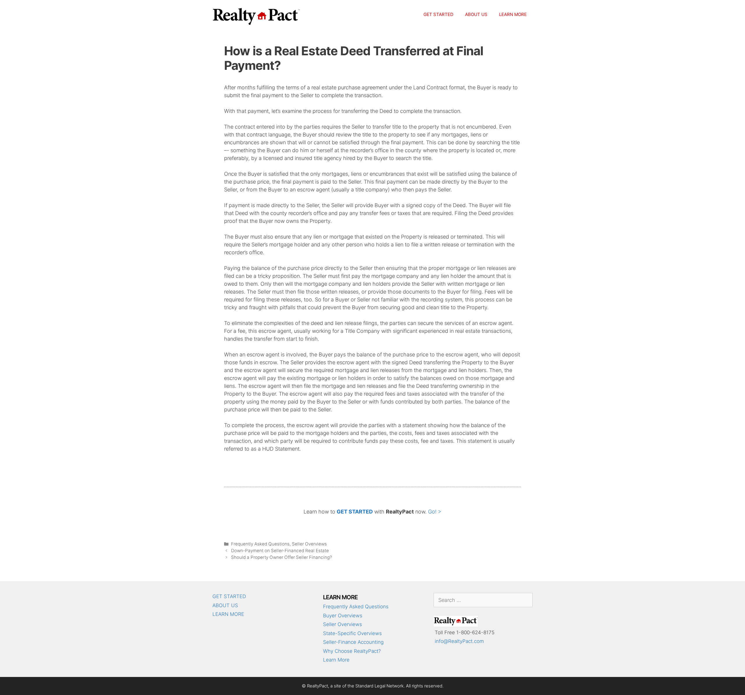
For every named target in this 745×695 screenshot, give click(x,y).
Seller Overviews (309, 544)
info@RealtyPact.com (459, 641)
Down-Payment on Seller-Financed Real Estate (280, 550)
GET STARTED (438, 14)
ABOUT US (476, 14)
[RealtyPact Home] (456, 625)
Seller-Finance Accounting (353, 642)
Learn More (336, 660)
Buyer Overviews (342, 615)
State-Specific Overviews (352, 633)
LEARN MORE (513, 14)
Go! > (434, 512)
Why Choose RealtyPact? (352, 651)
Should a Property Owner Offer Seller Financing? (281, 557)
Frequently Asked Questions (260, 544)
